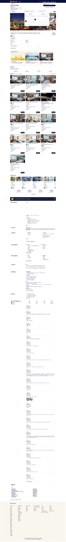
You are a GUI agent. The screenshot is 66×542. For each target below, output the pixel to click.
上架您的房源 (44, 1)
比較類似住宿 (33, 194)
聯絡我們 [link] (27, 509)
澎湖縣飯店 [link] (19, 514)
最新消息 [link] (35, 508)
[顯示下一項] (55, 184)
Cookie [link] (42, 509)
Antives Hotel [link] (34, 492)
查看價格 (22, 112)
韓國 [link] (12, 499)
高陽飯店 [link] (17, 499)
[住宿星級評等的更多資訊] (13, 6)
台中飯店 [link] (11, 513)
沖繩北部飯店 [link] (19, 520)
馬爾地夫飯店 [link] (19, 508)
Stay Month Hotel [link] (35, 495)
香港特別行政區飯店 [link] (20, 513)
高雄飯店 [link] (11, 508)
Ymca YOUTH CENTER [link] (14, 496)
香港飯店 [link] (11, 519)
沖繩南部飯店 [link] (19, 519)
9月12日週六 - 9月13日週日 (29, 11)
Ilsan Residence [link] (13, 494)
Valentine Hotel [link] (13, 488)
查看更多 (27, 225)
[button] (29, 18)
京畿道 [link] (14, 499)
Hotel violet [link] (34, 494)
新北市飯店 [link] (11, 525)
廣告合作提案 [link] (35, 509)
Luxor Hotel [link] (12, 495)
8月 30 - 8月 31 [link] (27, 71)
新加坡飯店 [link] (19, 509)
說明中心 (48, 1)
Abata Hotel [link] (13, 492)
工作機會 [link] (50, 508)
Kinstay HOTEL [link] (13, 489)
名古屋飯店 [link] (11, 530)
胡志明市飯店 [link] (11, 535)
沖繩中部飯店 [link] (19, 515)
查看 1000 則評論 (29, 481)
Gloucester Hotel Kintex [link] (14, 490)
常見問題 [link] (27, 508)
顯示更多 (27, 238)
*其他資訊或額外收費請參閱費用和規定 (30, 241)
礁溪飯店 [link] (11, 509)
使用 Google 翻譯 (28, 344)
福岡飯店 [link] (11, 524)
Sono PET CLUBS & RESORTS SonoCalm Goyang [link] (17, 491)
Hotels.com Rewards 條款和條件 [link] (45, 512)
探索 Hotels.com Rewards (49, 7)
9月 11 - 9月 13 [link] (50, 71)
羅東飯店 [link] (11, 520)
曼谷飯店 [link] (11, 526)
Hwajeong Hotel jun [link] (14, 493)
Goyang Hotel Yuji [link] (35, 490)
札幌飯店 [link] (11, 531)
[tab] (12, 486)
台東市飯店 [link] (11, 514)
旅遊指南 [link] (50, 509)
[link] (49, 10)
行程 (51, 1)
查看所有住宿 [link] (13, 3)
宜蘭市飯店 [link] (11, 515)
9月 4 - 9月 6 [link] (38, 71)
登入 (55, 1)
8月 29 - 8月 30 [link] (15, 71)
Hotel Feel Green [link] (35, 491)
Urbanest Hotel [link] (35, 496)
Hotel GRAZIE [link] (34, 488)
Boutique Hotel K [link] (35, 493)
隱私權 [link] (42, 508)
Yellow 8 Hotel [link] (35, 489)
